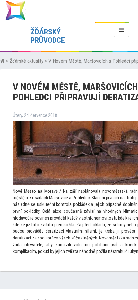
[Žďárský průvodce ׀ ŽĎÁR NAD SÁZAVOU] (15, 10)
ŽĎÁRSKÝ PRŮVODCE (47, 36)
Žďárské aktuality (27, 61)
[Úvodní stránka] (2, 61)
